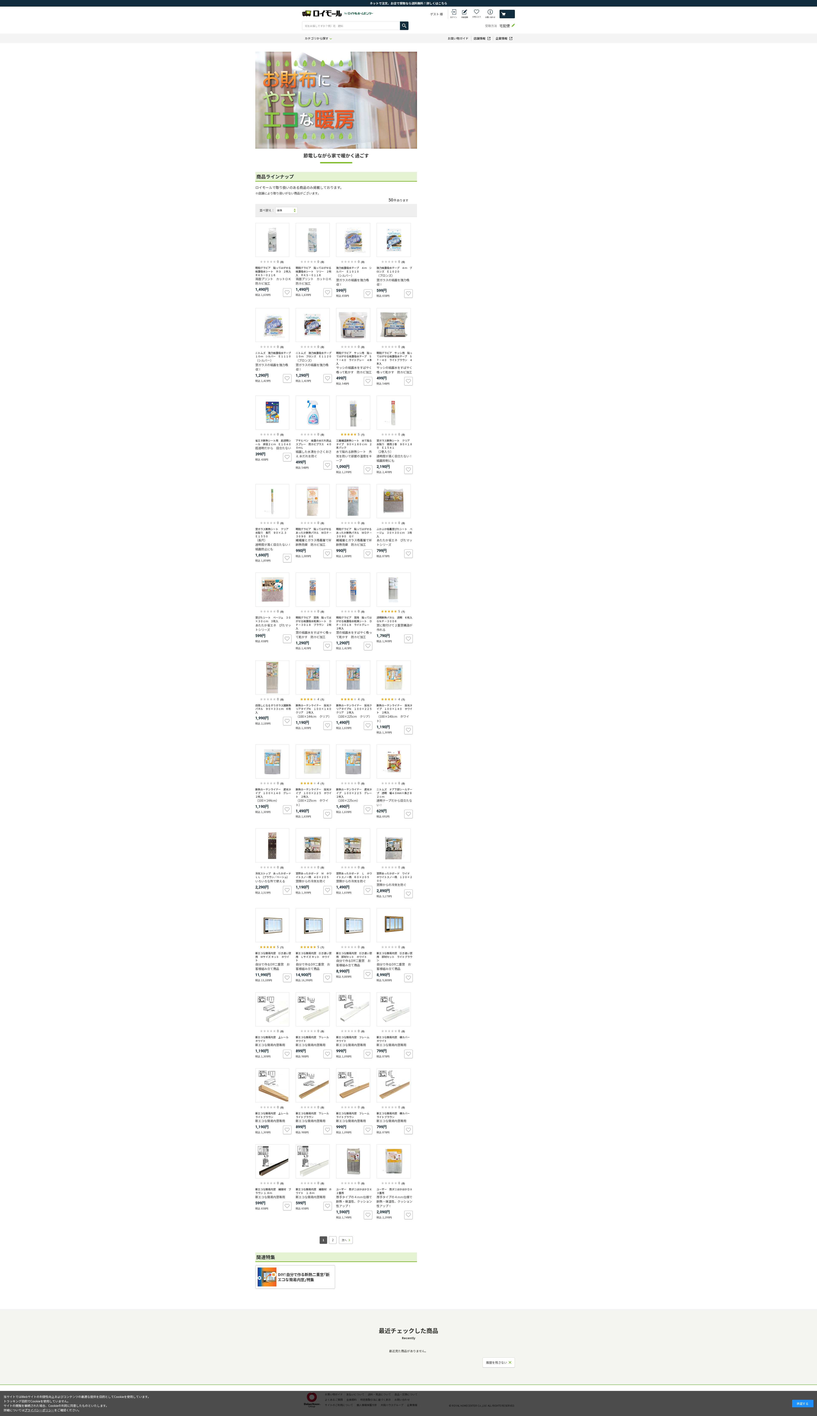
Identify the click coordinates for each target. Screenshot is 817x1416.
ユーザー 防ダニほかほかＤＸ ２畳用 (355, 1191)
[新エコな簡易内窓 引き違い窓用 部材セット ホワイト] (354, 925)
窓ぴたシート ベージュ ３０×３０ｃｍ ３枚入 (273, 619)
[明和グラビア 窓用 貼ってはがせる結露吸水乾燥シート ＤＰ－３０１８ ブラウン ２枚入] (314, 590)
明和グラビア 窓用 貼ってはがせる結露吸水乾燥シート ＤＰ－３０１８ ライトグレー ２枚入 (354, 623)
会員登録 (464, 17)
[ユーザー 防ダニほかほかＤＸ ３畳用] (395, 1161)
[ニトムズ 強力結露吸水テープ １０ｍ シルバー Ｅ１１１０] (273, 325)
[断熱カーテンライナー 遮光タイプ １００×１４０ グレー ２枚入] (273, 761)
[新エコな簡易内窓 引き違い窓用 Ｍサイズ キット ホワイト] (273, 925)
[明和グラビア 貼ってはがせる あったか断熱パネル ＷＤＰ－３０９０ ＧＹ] (354, 501)
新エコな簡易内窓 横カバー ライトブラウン (394, 1115)
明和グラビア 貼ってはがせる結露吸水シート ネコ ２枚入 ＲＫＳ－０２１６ (274, 271)
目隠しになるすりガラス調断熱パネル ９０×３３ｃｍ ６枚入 (273, 708)
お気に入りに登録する (287, 292)
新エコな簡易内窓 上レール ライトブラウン (273, 1115)
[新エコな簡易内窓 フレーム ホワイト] (354, 1009)
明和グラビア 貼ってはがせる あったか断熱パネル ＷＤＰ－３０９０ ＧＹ (354, 532)
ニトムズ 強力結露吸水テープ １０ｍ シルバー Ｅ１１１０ (274, 354)
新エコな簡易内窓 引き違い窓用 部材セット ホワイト (354, 954)
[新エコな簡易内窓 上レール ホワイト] (273, 1009)
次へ (344, 1240)
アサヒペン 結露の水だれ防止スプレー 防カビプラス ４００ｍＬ (313, 444)
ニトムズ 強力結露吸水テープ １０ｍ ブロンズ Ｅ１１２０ (315, 354)
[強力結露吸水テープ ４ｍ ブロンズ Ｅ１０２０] (395, 240)
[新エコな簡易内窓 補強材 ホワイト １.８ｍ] (314, 1161)
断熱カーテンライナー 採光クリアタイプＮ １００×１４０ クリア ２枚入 (315, 708)
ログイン (453, 17)
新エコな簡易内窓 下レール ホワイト (313, 1038)
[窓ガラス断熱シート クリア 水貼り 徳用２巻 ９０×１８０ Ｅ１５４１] (395, 413)
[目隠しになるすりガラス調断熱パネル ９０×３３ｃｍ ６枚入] (273, 677)
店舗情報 (480, 38)
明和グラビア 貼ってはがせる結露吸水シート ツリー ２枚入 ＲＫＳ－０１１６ (313, 271)
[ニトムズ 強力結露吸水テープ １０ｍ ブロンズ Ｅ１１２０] (314, 325)
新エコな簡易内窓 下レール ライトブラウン (313, 1115)
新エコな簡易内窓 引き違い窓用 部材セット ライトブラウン (394, 956)
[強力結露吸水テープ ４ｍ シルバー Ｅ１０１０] (354, 240)
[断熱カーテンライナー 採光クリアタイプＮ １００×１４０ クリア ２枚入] (314, 677)
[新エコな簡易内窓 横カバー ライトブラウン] (395, 1085)
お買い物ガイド (458, 38)
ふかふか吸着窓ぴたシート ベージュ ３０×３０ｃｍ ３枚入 (394, 532)
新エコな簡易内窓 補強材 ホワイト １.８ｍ (313, 1191)
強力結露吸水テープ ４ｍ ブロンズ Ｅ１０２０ (394, 269)
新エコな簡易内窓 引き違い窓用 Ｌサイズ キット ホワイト (313, 956)
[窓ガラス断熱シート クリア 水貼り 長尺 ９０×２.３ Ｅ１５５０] (273, 501)
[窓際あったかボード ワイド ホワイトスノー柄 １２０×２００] (395, 845)
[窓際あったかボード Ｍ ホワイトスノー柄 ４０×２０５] (314, 845)
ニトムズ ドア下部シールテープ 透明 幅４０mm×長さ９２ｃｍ (394, 792)
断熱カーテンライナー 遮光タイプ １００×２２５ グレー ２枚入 (355, 792)
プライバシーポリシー (39, 1410)
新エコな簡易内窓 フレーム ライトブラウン (354, 1115)
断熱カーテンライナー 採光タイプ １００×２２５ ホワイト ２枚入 (313, 792)
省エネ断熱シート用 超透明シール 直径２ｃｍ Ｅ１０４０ (273, 442)
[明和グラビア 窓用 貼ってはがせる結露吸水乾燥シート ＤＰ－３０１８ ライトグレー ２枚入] (354, 590)
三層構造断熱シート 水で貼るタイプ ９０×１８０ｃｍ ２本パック (354, 444)
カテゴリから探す (317, 38)
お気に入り (476, 17)
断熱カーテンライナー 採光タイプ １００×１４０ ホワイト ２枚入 (394, 708)
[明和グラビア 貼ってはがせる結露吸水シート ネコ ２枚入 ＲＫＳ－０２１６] (273, 240)
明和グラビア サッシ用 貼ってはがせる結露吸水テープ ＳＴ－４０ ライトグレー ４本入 (354, 358)
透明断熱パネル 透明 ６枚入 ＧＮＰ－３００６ (396, 619)
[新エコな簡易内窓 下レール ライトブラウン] (314, 1085)
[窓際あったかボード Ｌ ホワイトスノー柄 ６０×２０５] (354, 845)
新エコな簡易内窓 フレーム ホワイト (354, 1038)
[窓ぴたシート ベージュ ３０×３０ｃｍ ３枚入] (273, 590)
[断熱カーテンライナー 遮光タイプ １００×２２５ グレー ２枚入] (354, 761)
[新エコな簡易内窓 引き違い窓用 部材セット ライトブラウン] (395, 925)
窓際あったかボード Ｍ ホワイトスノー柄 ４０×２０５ (313, 875)
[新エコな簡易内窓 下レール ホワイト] (314, 1009)
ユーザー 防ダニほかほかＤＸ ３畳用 (396, 1191)
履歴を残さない (496, 1362)
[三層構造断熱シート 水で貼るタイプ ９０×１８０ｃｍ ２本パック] (354, 413)
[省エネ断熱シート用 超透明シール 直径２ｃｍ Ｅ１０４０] (273, 413)
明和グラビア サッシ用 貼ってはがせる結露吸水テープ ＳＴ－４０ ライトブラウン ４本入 (394, 358)
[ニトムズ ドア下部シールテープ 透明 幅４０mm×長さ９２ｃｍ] (395, 761)
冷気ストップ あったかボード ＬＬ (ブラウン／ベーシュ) (274, 875)
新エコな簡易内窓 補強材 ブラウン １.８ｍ (273, 1191)
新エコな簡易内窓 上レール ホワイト (273, 1038)
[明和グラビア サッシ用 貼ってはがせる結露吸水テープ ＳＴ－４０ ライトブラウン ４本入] (395, 325)
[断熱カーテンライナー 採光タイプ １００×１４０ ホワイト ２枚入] (395, 677)
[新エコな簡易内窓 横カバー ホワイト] (395, 1009)
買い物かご (507, 14)
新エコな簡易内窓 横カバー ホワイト (394, 1038)
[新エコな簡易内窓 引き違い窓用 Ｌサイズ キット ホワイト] (314, 925)
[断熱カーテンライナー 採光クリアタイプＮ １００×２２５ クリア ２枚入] (354, 677)
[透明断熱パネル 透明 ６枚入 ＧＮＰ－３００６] (395, 590)
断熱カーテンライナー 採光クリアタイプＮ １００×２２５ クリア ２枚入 (355, 708)
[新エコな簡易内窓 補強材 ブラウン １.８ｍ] (273, 1161)
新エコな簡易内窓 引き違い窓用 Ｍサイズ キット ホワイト (273, 956)
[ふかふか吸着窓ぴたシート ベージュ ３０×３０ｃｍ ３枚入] (395, 501)
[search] (404, 25)
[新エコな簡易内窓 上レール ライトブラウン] (273, 1085)
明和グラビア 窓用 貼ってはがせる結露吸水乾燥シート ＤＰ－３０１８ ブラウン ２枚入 (313, 623)
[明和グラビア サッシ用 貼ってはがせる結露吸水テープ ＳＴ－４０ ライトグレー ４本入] (354, 325)
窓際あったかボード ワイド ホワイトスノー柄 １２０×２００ (394, 876)
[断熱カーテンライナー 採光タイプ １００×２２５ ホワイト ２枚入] (314, 761)
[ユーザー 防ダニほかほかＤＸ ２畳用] (354, 1161)
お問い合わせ (490, 17)
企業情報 (501, 38)
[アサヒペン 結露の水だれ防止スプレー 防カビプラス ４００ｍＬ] (314, 413)
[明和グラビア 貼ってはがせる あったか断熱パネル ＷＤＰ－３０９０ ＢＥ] (314, 501)
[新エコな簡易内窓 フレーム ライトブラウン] (354, 1085)
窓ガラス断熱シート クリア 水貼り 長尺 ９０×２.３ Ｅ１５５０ (273, 532)
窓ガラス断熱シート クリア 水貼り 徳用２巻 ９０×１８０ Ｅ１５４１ (394, 444)
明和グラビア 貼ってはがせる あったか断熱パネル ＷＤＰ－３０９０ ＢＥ (313, 532)
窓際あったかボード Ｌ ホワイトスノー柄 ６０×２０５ (354, 875)
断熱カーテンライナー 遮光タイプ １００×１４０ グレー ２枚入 (274, 792)
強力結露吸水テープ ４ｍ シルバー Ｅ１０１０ (354, 269)
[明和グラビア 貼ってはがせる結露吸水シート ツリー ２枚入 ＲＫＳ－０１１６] (314, 240)
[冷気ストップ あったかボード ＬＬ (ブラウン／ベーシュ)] (273, 845)
